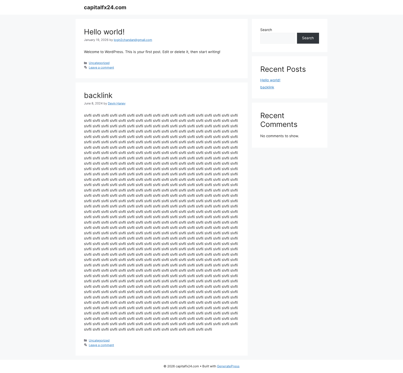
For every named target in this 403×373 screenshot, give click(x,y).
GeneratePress (228, 366)
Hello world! (104, 31)
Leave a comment (101, 67)
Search (266, 30)
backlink (98, 95)
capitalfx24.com (105, 7)
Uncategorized (99, 63)
